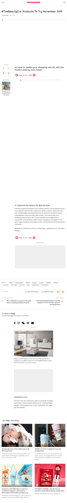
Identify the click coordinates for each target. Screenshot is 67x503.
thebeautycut (36, 285)
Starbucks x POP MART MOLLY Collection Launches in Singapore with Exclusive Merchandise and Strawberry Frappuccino (15, 490)
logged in (13, 316)
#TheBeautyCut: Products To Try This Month (6, 93)
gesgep (34, 282)
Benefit (28, 282)
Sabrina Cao (5, 15)
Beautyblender (19, 282)
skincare (22, 285)
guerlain (41, 282)
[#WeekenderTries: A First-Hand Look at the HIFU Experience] (17, 435)
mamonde (5, 285)
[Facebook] (4, 68)
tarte (28, 285)
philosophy (14, 285)
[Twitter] (9, 68)
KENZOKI (48, 282)
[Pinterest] (4, 73)
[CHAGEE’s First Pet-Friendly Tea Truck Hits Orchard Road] (50, 435)
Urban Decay (45, 285)
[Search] (64, 2)
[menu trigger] (4, 2)
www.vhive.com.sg (30, 363)
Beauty (11, 282)
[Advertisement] (40, 256)
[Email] (9, 73)
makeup (56, 282)
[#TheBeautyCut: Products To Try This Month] (6, 86)
